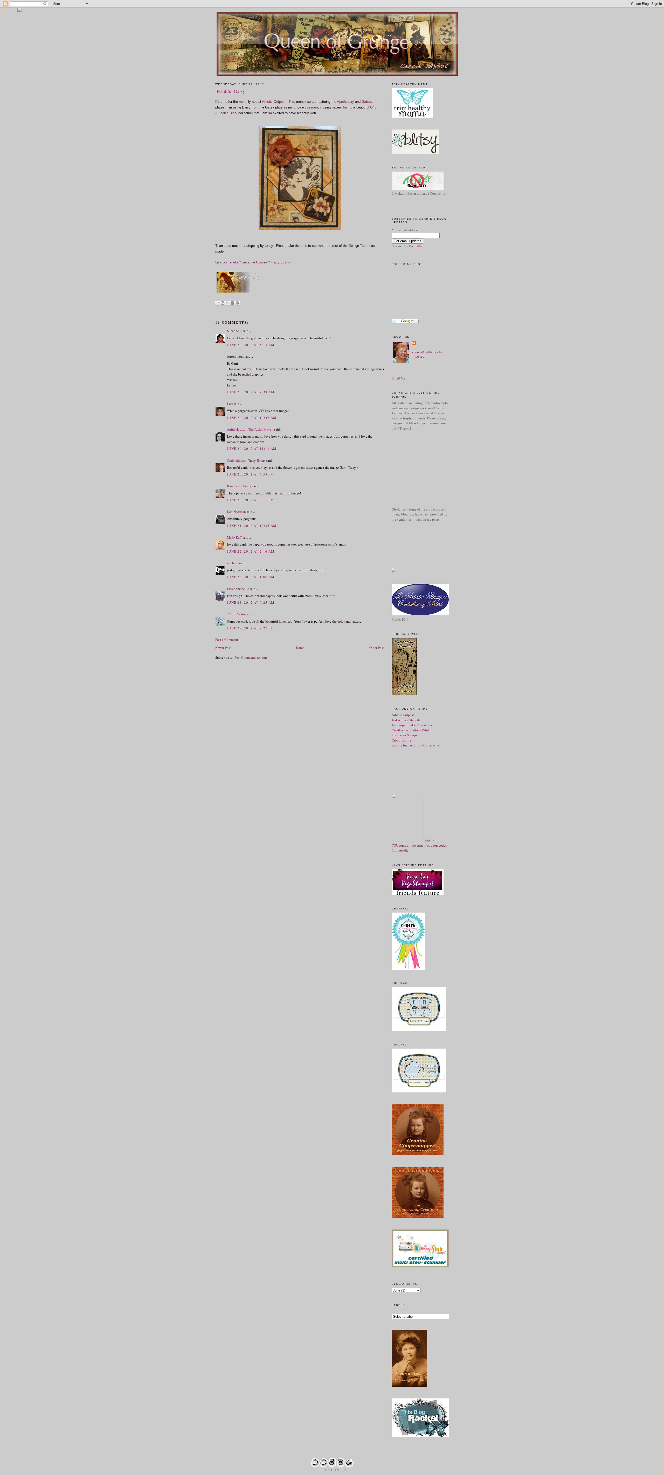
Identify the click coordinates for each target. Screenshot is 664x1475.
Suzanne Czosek (254, 262)
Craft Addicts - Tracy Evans (246, 460)
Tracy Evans (280, 262)
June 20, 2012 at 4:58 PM (250, 474)
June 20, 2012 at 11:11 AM (252, 448)
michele (232, 563)
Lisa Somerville (226, 262)
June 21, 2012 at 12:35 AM (252, 525)
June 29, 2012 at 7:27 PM (250, 628)
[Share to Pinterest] (237, 302)
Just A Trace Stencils (406, 720)
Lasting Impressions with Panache (415, 745)
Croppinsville (401, 740)
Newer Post (223, 647)
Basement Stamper (240, 486)
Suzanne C (234, 330)
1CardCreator (236, 614)
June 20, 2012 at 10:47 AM (252, 417)
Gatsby (367, 102)
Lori (230, 403)
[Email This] (217, 302)
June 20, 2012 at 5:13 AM (250, 344)
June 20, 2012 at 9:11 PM (250, 500)
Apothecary (345, 102)
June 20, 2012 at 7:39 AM (250, 392)
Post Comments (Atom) (250, 657)
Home (300, 647)
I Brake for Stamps (404, 735)
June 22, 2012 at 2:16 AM (250, 551)
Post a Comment (226, 639)
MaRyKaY (234, 537)
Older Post (376, 647)
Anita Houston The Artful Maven (250, 429)
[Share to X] (227, 302)
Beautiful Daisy (230, 91)
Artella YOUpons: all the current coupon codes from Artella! (419, 845)
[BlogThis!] (222, 302)
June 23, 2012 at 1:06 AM (250, 576)
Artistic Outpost (274, 102)
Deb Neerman (236, 511)
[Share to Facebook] (232, 302)
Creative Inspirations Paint (410, 730)
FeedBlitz (416, 246)
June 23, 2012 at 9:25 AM (250, 602)
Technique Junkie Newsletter (412, 725)
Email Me (398, 378)
